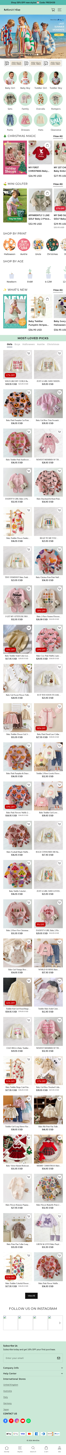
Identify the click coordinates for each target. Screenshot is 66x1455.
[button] (59, 10)
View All (58, 136)
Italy (5, 1397)
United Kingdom (10, 1384)
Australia (7, 1391)
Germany (7, 1403)
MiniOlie (36, 1440)
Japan (6, 1409)
